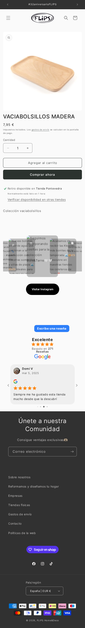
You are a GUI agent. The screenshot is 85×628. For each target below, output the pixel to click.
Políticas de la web (22, 536)
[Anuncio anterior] (7, 4)
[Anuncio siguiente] (77, 4)
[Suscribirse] (72, 454)
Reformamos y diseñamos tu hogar (33, 489)
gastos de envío (41, 129)
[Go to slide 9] (42, 409)
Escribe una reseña (51, 328)
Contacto (15, 526)
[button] (8, 17)
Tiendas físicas (19, 508)
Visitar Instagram (42, 289)
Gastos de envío (20, 517)
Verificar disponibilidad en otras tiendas (37, 199)
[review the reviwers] (40, 382)
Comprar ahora (42, 175)
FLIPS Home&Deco (48, 623)
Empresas (15, 499)
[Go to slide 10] (45, 409)
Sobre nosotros (19, 480)
